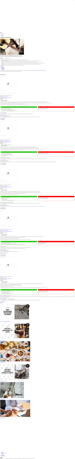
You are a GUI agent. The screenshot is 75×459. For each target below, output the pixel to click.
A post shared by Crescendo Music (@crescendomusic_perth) (8, 182)
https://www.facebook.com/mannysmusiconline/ (6, 97)
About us (2, 35)
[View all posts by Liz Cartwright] (1, 58)
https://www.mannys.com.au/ (4, 96)
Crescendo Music (3, 68)
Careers (2, 453)
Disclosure (2, 454)
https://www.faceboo (4, 278)
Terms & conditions (3, 455)
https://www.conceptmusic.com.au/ (5, 230)
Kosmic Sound (2, 69)
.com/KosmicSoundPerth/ (9, 278)
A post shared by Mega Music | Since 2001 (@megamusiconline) (8, 137)
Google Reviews (4, 204)
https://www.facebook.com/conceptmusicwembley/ (7, 231)
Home (2, 34)
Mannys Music (2, 67)
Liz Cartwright (3, 58)
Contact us (2, 452)
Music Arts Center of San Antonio (42, 70)
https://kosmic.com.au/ (4, 277)
